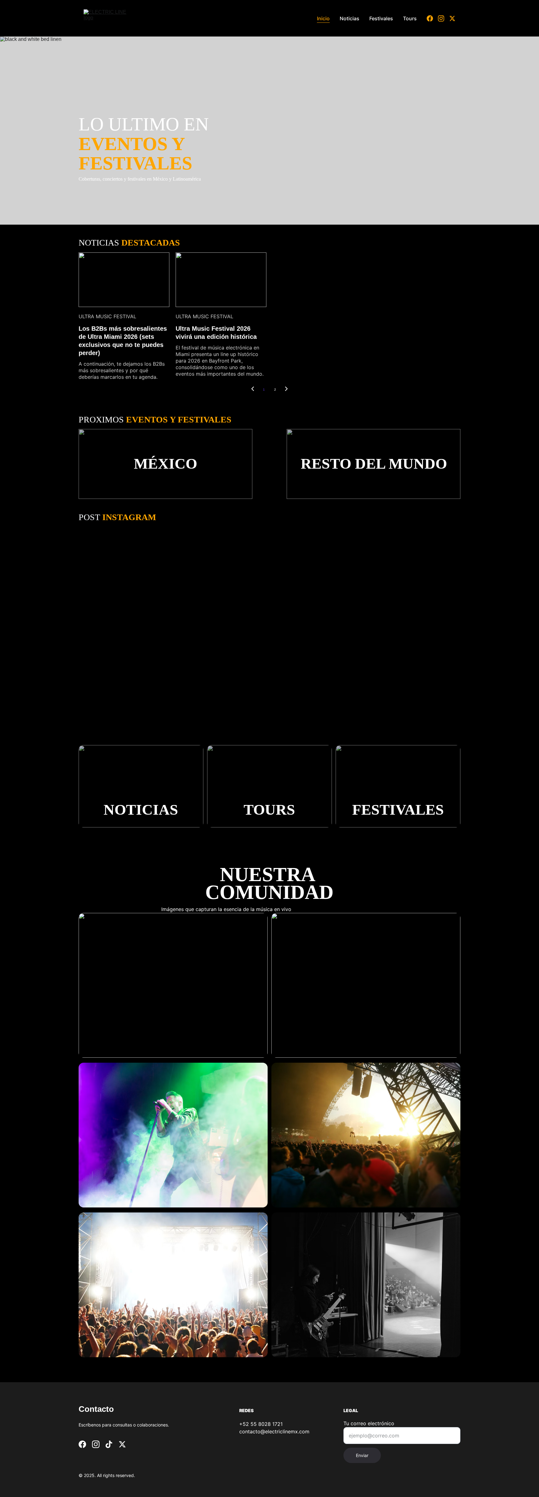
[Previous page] (252, 389)
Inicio (323, 18)
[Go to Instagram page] (443, 18)
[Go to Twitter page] (452, 18)
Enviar (362, 1455)
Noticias (349, 18)
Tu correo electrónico (368, 1423)
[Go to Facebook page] (432, 18)
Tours (410, 18)
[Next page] (286, 389)
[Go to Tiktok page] (109, 1444)
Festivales (381, 18)
